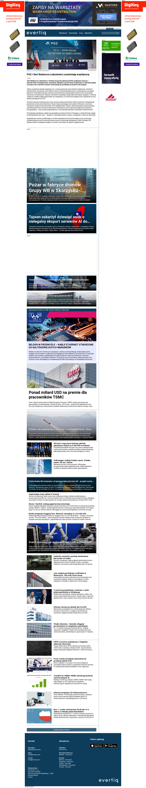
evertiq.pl (110, 28)
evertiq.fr (94, 28)
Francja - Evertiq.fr (65, 767)
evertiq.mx (102, 28)
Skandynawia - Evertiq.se (67, 765)
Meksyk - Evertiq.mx (65, 755)
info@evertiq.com (34, 760)
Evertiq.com (63, 749)
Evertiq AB (36, 33)
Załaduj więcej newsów (62, 730)
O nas (81, 33)
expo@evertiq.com (34, 755)
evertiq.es (87, 28)
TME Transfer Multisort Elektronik (57, 310)
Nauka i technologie (32, 70)
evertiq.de (79, 28)
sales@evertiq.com (34, 749)
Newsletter (88, 33)
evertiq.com (71, 28)
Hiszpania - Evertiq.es (66, 761)
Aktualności (63, 33)
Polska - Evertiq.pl (65, 763)
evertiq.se (117, 28)
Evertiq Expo (73, 33)
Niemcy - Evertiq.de (65, 760)
